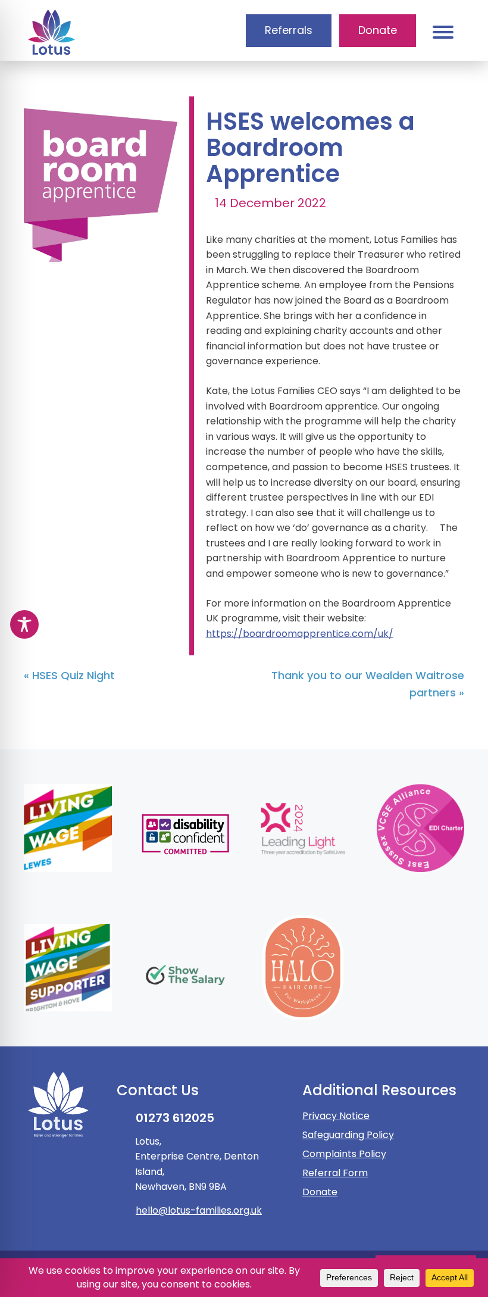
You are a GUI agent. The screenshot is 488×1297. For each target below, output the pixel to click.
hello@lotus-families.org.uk (199, 1210)
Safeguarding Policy (348, 1135)
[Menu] (443, 31)
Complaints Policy (344, 1154)
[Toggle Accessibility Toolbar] (24, 624)
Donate (319, 1192)
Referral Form (335, 1173)
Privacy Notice (336, 1116)
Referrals (288, 30)
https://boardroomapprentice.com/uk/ (299, 633)
